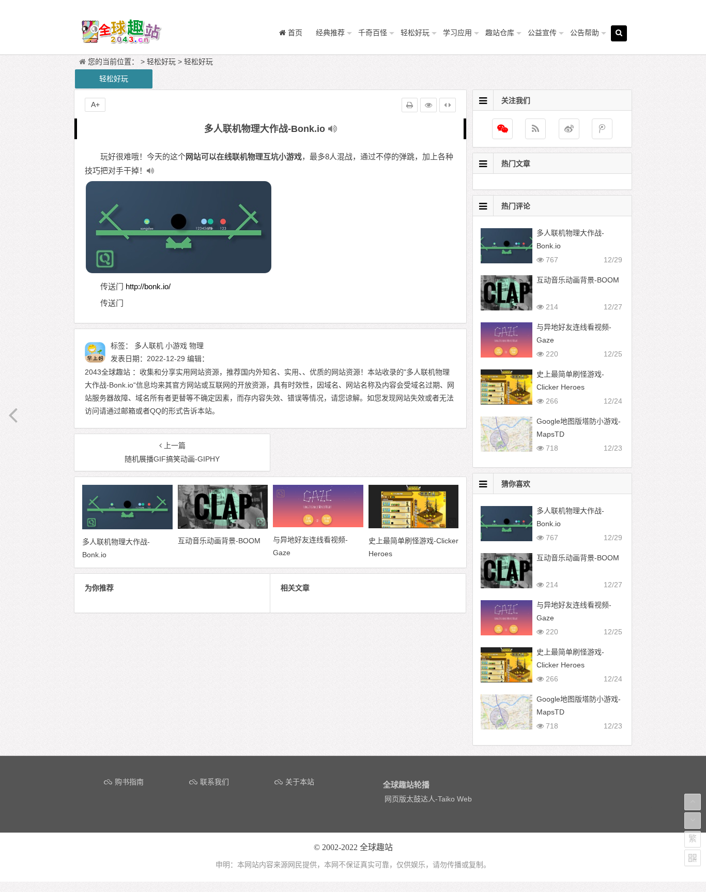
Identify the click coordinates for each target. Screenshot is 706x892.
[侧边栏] (447, 105)
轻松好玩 (415, 32)
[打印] (410, 105)
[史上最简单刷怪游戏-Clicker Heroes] (414, 526)
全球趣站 (376, 847)
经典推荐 (330, 32)
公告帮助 (584, 32)
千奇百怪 (372, 32)
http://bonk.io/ (148, 286)
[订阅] (535, 128)
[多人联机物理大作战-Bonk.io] (127, 527)
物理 (196, 345)
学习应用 (457, 32)
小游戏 (176, 345)
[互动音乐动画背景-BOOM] (223, 526)
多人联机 (148, 345)
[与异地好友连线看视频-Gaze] (318, 525)
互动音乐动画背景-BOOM (577, 280)
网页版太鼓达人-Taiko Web (428, 799)
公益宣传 (542, 32)
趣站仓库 (499, 32)
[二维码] (692, 858)
